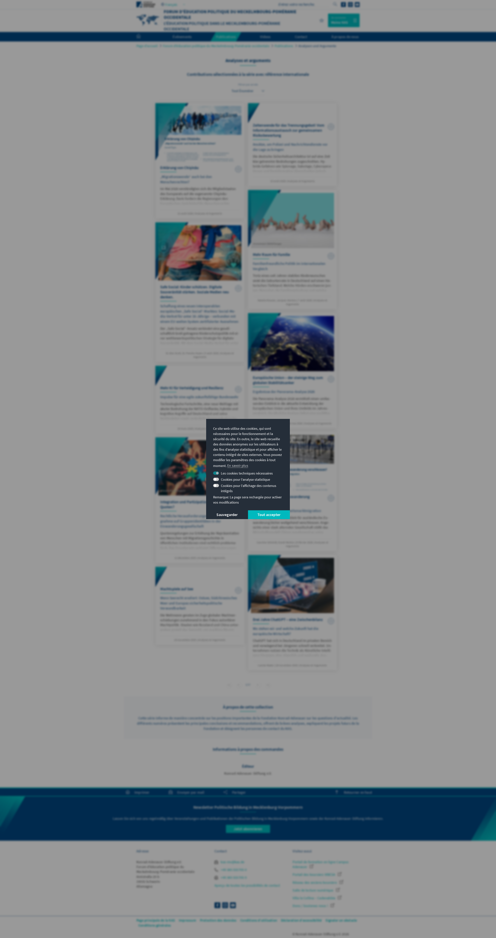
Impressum (187, 920)
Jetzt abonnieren (248, 828)
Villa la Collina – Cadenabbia (314, 898)
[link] (238, 685)
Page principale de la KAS (155, 920)
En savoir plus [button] (237, 465)
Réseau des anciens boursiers (315, 882)
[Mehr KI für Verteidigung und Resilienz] (199, 399)
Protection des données (218, 920)
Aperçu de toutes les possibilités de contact (247, 885)
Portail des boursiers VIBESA (314, 874)
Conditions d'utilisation (258, 920)
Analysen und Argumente (317, 46)
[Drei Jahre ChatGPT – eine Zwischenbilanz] (292, 612)
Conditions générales (154, 925)
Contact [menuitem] (301, 36)
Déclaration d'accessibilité (301, 920)
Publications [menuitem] (226, 36)
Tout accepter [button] (269, 514)
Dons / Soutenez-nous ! (311, 905)
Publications (284, 46)
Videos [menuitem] (265, 36)
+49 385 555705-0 (233, 869)
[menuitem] (142, 37)
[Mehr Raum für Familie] (292, 249)
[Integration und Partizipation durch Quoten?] (199, 500)
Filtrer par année (248, 84)
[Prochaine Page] (258, 685)
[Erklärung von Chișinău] (199, 160)
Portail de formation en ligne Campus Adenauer (321, 864)
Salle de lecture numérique (313, 890)
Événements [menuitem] (182, 36)
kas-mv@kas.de (232, 862)
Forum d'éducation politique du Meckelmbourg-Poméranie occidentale (216, 46)
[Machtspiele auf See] (199, 606)
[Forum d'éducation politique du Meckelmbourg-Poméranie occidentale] (148, 20)
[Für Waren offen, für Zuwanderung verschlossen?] (292, 491)
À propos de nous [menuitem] (345, 36)
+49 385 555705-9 (233, 877)
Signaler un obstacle (341, 920)
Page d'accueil (147, 46)
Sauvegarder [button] (227, 514)
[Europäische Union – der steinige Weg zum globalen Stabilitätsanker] (292, 370)
